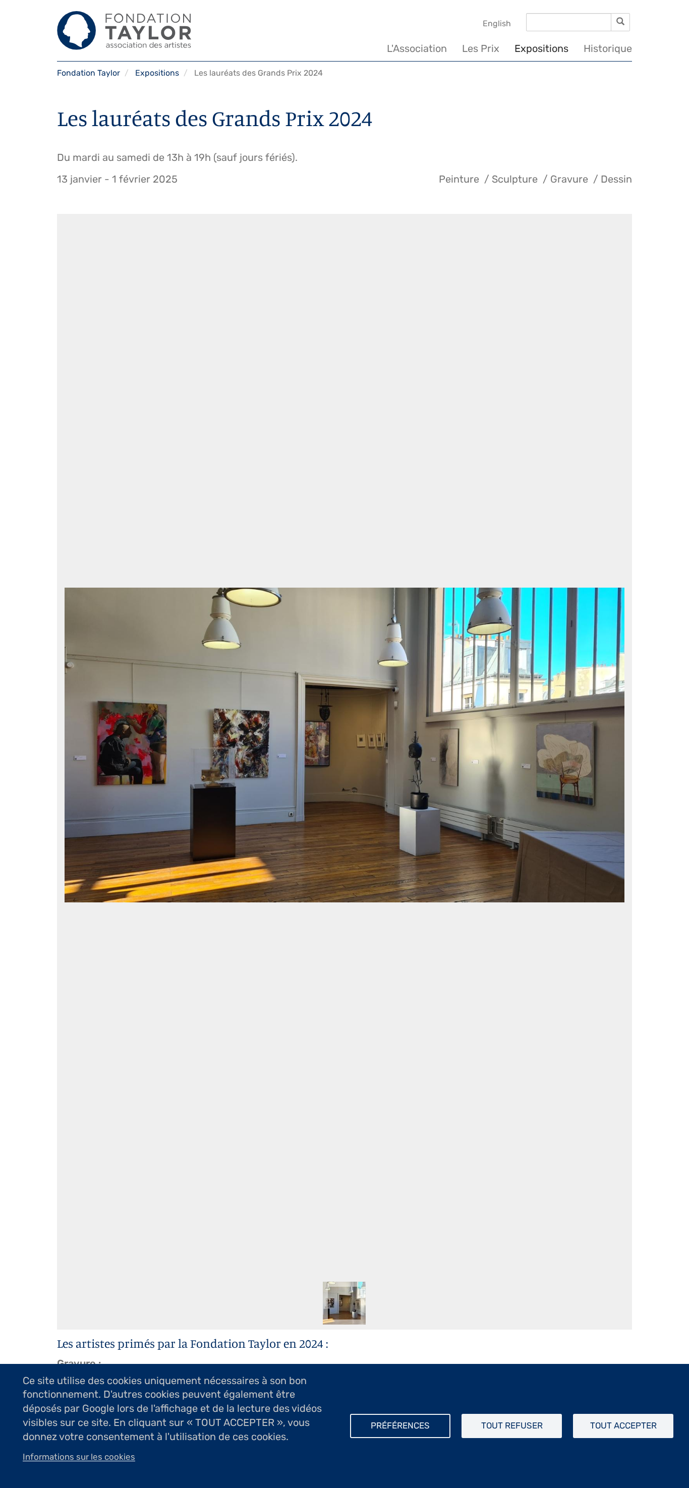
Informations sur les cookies (79, 1457)
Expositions (541, 48)
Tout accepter (623, 1425)
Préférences (400, 1425)
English (497, 23)
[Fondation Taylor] (124, 30)
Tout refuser (512, 1425)
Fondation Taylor (88, 73)
